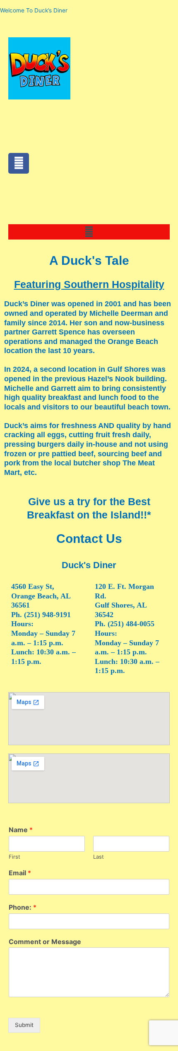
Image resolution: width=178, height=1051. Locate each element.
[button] (88, 232)
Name (21, 830)
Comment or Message (45, 941)
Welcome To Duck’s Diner (33, 10)
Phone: (22, 907)
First (14, 856)
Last (98, 856)
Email (20, 873)
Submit (24, 1025)
